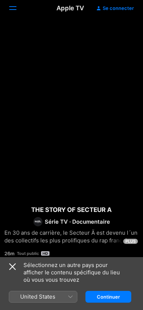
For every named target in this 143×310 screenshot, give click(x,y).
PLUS (130, 241)
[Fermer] (12, 266)
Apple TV (70, 8)
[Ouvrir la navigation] (17, 8)
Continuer (108, 297)
